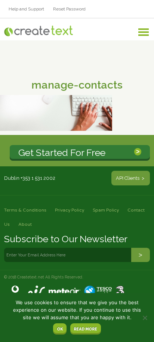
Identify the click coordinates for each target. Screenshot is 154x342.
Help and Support (26, 9)
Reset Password (69, 9)
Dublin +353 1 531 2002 (29, 178)
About (25, 224)
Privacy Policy (69, 210)
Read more (85, 329)
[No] (144, 317)
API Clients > (130, 178)
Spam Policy (106, 210)
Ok (60, 329)
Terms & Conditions (25, 210)
